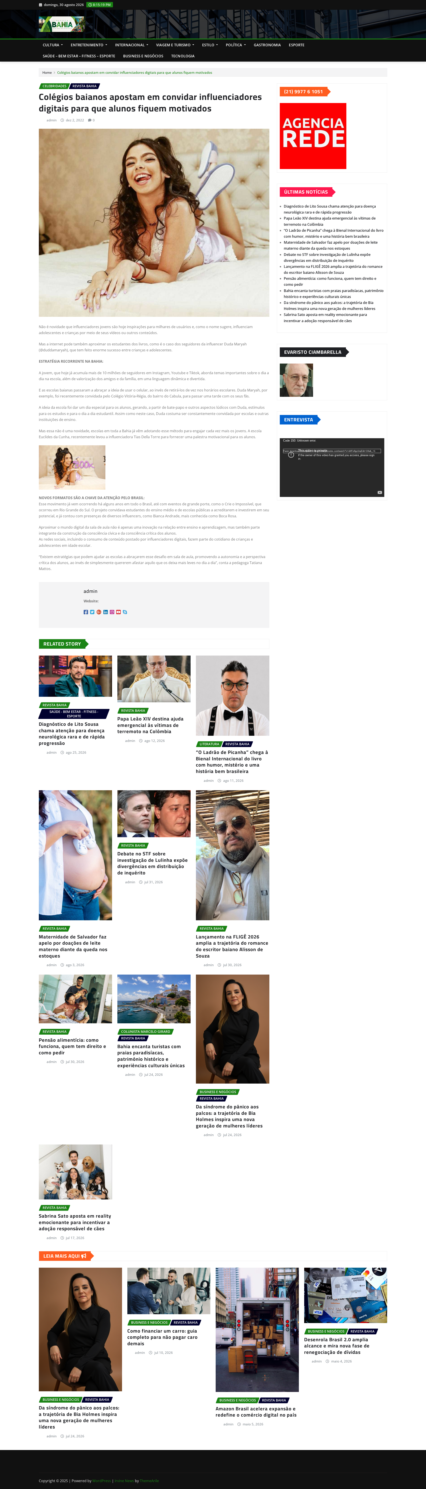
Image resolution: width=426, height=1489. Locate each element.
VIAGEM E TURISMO (173, 45)
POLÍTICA (234, 45)
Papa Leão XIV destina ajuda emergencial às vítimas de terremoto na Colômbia (150, 725)
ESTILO (208, 45)
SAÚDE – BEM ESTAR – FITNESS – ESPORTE (79, 56)
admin (52, 120)
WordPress (101, 1480)
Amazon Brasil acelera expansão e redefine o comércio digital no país (256, 1412)
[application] (332, 467)
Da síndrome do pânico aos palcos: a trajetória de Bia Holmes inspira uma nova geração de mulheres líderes (229, 1116)
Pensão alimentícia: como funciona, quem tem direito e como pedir (72, 1046)
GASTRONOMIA (267, 45)
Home (47, 72)
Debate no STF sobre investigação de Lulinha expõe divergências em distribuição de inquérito (152, 863)
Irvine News (124, 1480)
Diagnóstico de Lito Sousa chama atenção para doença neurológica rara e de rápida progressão (72, 733)
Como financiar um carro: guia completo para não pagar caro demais (162, 1337)
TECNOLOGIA (183, 56)
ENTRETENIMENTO (87, 45)
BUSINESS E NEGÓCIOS (143, 56)
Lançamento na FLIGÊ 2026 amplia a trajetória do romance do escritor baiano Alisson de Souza (232, 946)
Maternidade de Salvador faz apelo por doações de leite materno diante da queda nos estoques (73, 946)
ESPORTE (296, 45)
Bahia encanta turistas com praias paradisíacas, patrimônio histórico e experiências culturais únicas (151, 1056)
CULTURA (51, 45)
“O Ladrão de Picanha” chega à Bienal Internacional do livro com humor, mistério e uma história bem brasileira (232, 761)
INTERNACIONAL (130, 45)
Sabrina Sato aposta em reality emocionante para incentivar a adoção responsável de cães (75, 1222)
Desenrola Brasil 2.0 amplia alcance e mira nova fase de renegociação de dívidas (337, 1346)
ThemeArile (149, 1480)
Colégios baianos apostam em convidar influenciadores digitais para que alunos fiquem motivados (134, 72)
